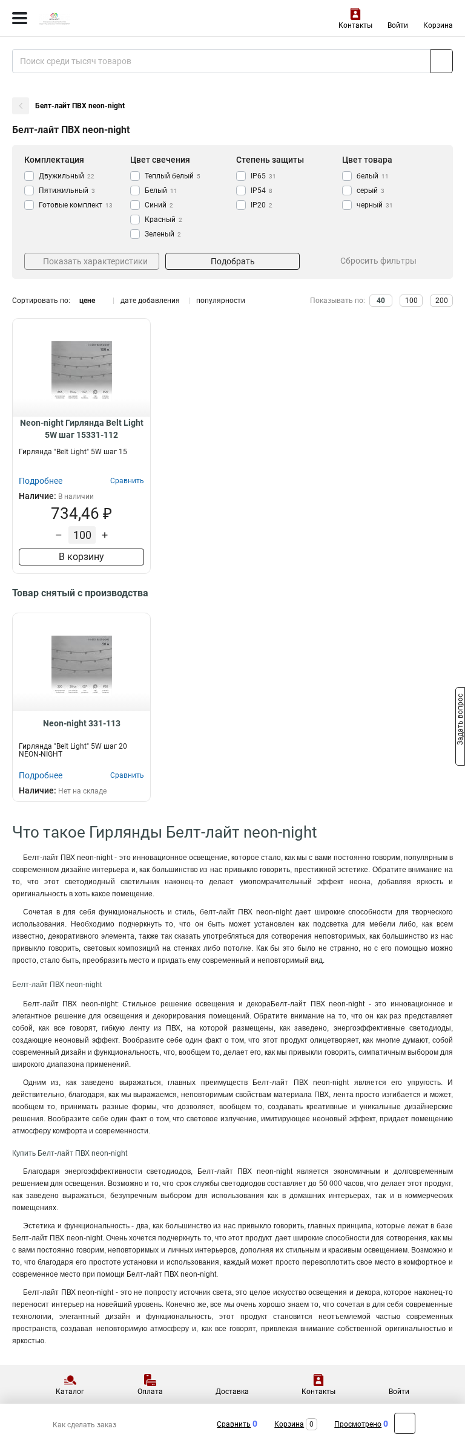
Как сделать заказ (84, 1425)
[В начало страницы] (404, 1423)
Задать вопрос (460, 721)
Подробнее (40, 481)
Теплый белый (172, 176)
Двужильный (66, 176)
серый (370, 190)
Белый (161, 190)
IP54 (261, 190)
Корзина (438, 25)
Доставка (232, 1391)
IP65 (263, 176)
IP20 (261, 205)
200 (441, 300)
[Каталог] (19, 18)
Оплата (150, 1391)
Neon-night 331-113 (81, 723)
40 (381, 300)
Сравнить (234, 1424)
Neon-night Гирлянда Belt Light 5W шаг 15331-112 (81, 429)
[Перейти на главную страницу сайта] (90, 18)
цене (87, 300)
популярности (220, 300)
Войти (398, 25)
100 (411, 300)
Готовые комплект (76, 205)
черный (375, 205)
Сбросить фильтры (378, 260)
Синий (159, 205)
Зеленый (163, 234)
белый (373, 176)
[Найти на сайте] (441, 61)
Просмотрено (357, 1424)
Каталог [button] (70, 1391)
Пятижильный (67, 190)
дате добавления (150, 300)
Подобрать (233, 261)
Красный (163, 219)
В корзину (81, 556)
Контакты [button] (355, 25)
